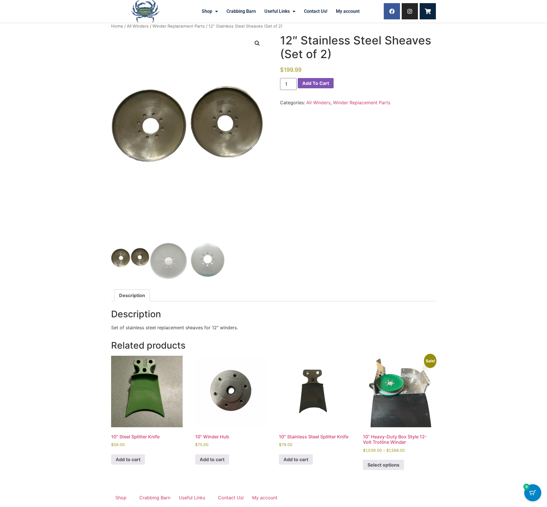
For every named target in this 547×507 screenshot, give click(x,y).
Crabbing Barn (241, 11)
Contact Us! (315, 11)
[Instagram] (410, 11)
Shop (207, 11)
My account (348, 11)
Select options (383, 465)
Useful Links (277, 11)
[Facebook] (392, 11)
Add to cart (315, 83)
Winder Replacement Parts (178, 26)
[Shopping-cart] (428, 11)
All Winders (138, 26)
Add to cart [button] (128, 459)
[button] (257, 43)
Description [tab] (132, 295)
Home (117, 26)
